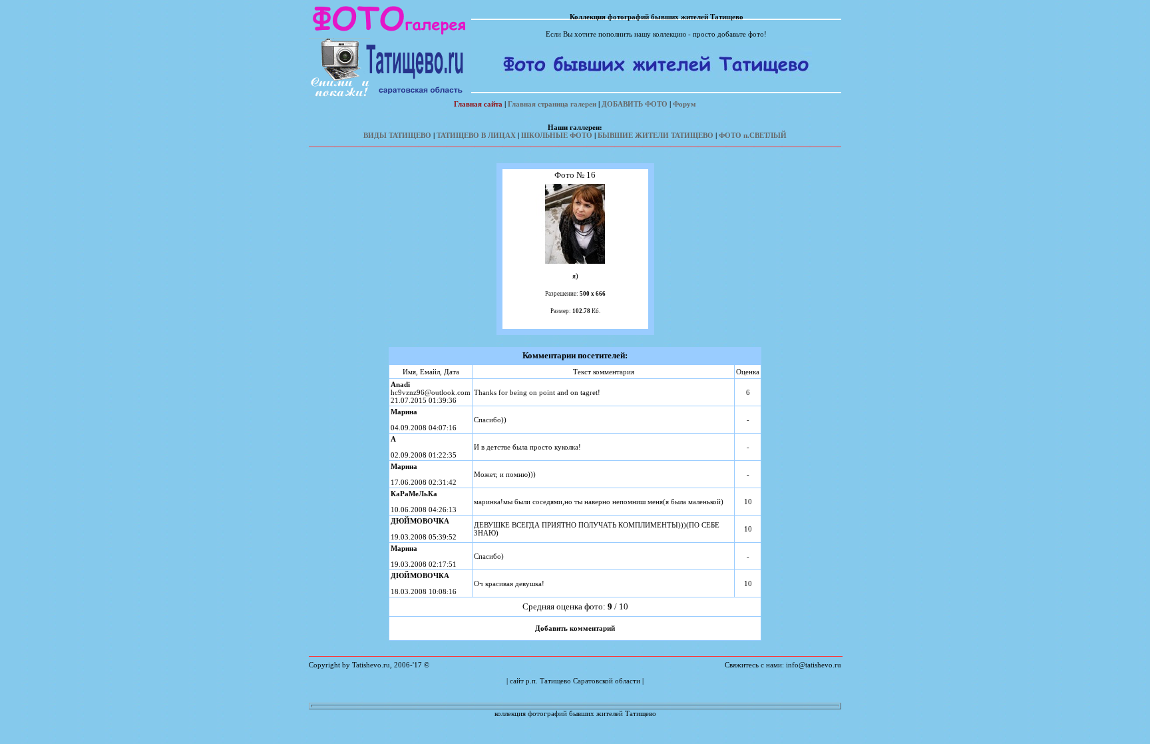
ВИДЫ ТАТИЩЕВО (397, 135)
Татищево (555, 681)
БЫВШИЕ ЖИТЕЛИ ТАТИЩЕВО (655, 135)
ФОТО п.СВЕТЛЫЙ (753, 135)
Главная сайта (478, 104)
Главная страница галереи (552, 104)
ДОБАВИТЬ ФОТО (635, 104)
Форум (684, 104)
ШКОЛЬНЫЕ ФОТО (556, 135)
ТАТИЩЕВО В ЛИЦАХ (476, 135)
